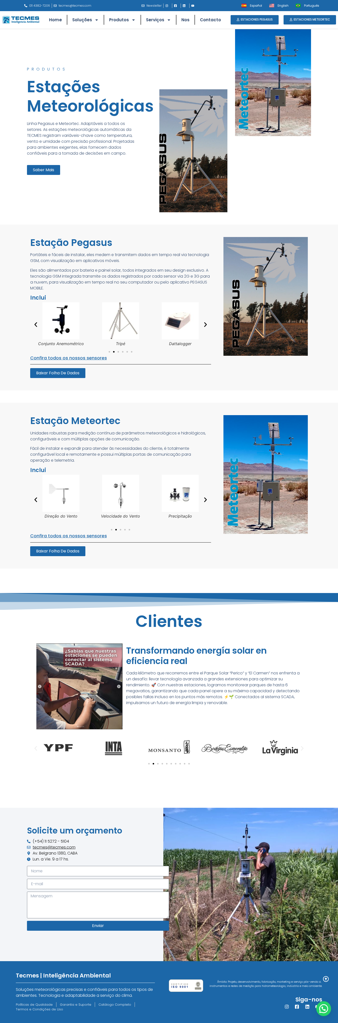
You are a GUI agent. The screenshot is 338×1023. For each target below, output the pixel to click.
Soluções (82, 20)
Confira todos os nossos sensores (68, 358)
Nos (185, 20)
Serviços (155, 20)
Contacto (210, 20)
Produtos (119, 20)
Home (55, 20)
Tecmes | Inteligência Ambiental (63, 975)
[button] (36, 324)
